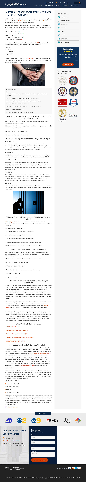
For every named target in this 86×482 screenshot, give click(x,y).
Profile (41, 5)
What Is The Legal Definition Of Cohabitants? (19, 103)
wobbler (44, 20)
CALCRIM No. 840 (12, 407)
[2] (19, 32)
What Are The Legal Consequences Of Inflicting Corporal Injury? (24, 101)
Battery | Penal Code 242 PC (13, 326)
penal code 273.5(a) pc (21, 20)
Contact (78, 5)
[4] (15, 35)
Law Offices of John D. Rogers (26, 365)
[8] (27, 135)
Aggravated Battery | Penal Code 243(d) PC (16, 334)
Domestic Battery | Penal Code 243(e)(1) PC (17, 330)
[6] (21, 39)
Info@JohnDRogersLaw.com (65, 2)
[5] (23, 37)
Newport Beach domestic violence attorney (40, 353)
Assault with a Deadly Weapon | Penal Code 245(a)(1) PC (20, 337)
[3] (23, 33)
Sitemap (43, 474)
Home (35, 5)
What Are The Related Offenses (15, 109)
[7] (38, 43)
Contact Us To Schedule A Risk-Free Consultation (20, 112)
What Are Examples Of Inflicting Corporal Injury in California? (23, 106)
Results (58, 5)
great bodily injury (29, 58)
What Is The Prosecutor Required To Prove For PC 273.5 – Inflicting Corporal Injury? (27, 94)
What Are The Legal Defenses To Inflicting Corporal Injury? (23, 98)
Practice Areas (49, 5)
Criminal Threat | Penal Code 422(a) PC (15, 341)
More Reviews (68, 64)
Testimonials (65, 5)
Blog (72, 5)
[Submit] (79, 2)
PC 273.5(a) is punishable (11, 222)
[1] (27, 20)
